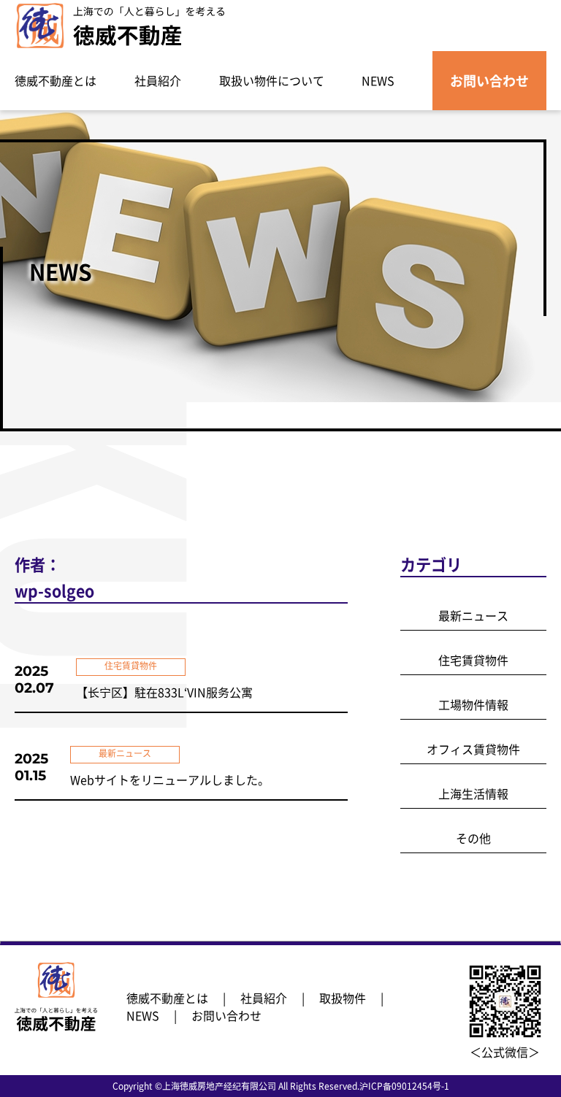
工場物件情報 (473, 704)
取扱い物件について (271, 80)
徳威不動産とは (55, 80)
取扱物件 (342, 997)
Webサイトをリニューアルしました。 (170, 779)
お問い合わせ (489, 81)
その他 (473, 838)
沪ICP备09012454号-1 (404, 1086)
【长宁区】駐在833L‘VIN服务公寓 (164, 692)
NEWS (378, 80)
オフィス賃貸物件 (473, 749)
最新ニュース (473, 615)
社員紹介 (157, 80)
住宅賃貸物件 (473, 660)
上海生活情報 (473, 793)
